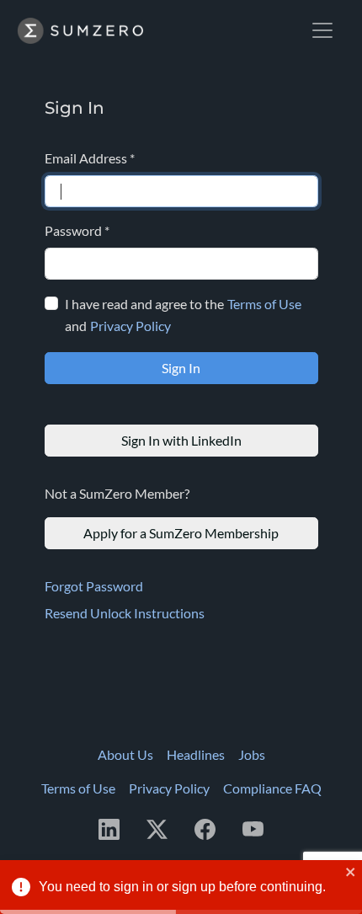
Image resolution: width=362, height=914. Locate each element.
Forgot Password (94, 586)
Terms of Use (264, 304)
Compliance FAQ (272, 788)
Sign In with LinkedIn (181, 440)
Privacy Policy (130, 326)
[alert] (181, 887)
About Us (125, 754)
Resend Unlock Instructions (125, 613)
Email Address (90, 158)
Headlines (196, 754)
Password (77, 230)
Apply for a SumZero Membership (181, 533)
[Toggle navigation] (322, 30)
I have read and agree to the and (183, 315)
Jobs (251, 754)
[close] (351, 872)
